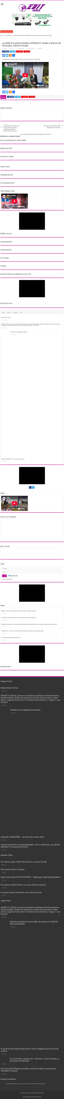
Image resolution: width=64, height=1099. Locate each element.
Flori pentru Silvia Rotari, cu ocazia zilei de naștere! (23, 885)
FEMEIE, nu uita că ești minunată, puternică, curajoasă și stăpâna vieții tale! (18, 611)
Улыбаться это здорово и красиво (18, 332)
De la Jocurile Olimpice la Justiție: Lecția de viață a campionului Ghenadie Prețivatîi (28, 1069)
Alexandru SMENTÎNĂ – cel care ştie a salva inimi (12, 459)
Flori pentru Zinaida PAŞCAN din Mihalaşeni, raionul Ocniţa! (52, 126)
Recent (3, 312)
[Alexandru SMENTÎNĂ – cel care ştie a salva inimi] (2, 457)
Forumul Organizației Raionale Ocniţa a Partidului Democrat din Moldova (18, 617)
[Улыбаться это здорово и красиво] (5, 393)
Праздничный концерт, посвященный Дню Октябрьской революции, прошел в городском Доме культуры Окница (29, 624)
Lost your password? (7, 579)
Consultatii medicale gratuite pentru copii (11, 637)
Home (1, 35)
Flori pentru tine (8, 35)
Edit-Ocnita (41, 1092)
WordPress (28, 1092)
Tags (21, 312)
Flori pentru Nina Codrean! (13, 869)
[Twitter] (33, 487)
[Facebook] (30, 487)
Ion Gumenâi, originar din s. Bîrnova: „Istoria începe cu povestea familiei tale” (34, 1060)
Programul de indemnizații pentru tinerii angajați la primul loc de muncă (29, 1050)
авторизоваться (47, 134)
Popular (9, 312)
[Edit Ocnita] (32, 7)
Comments (15, 312)
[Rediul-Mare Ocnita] (2, 316)
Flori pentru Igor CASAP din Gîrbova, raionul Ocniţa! (24, 862)
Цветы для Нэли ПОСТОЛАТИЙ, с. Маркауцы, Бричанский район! (31, 877)
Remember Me (14, 575)
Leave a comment (31, 48)
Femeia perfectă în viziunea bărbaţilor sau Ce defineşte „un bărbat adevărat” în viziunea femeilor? (30, 846)
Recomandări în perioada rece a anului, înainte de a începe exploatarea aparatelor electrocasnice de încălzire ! (12, 128)
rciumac (5, 48)
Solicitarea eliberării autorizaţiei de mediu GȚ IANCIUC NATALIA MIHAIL (34, 923)
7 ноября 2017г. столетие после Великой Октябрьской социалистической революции (22, 631)
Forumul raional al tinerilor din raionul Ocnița (21, 892)
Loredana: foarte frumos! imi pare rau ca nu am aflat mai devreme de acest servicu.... (26, 1083)
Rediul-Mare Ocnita (5, 317)
